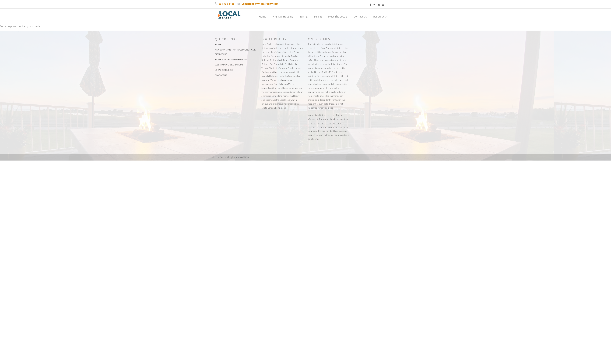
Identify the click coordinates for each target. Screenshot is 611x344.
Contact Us (360, 16)
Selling (318, 16)
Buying (303, 16)
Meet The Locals (337, 16)
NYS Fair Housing (283, 16)
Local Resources (224, 69)
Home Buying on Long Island (230, 59)
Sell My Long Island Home (229, 64)
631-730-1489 (227, 3)
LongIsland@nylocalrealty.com (260, 3)
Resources (379, 16)
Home (262, 16)
